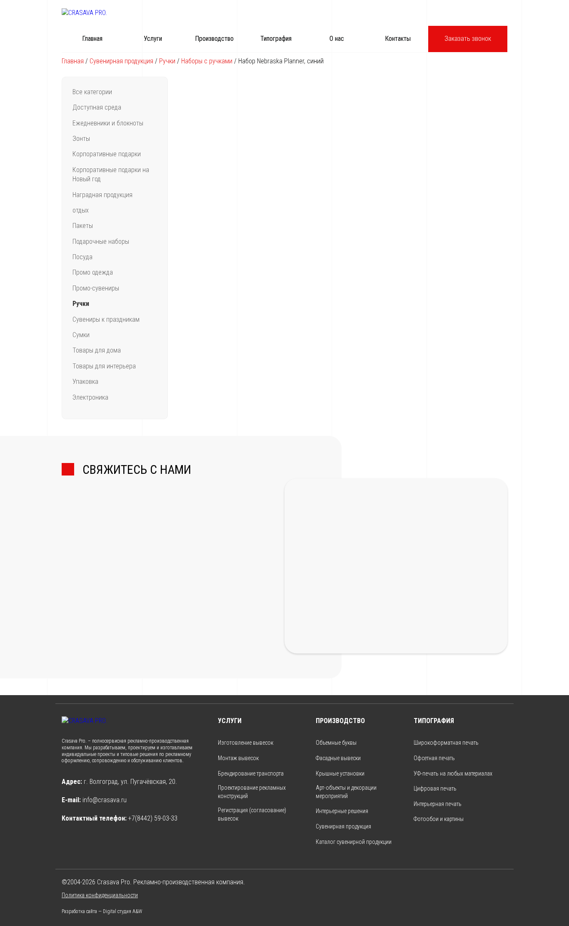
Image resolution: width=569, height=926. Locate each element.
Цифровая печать (435, 788)
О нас (336, 39)
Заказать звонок (467, 39)
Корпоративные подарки (106, 154)
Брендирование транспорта (251, 773)
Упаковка (85, 381)
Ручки (167, 61)
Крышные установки (340, 773)
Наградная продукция (102, 195)
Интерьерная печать (438, 804)
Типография (276, 39)
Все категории (92, 92)
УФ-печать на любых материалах (453, 773)
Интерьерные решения (342, 811)
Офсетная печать (434, 758)
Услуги (153, 39)
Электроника (90, 397)
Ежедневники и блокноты (107, 123)
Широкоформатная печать (446, 742)
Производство (214, 39)
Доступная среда (96, 107)
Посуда (82, 257)
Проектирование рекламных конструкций (252, 791)
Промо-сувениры (95, 288)
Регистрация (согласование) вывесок (252, 814)
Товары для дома (96, 350)
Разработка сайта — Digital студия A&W (102, 911)
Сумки (81, 335)
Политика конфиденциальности (100, 895)
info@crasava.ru (104, 800)
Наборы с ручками (206, 61)
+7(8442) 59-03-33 (152, 818)
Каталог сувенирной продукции (354, 841)
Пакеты (82, 226)
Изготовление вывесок (245, 742)
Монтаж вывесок (238, 758)
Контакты (398, 39)
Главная (92, 39)
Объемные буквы (336, 742)
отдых (80, 210)
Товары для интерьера (104, 366)
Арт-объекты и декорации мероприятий (346, 791)
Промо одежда (92, 272)
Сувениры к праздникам (106, 319)
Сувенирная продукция (121, 61)
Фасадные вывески (338, 758)
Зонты (81, 139)
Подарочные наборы (100, 241)
